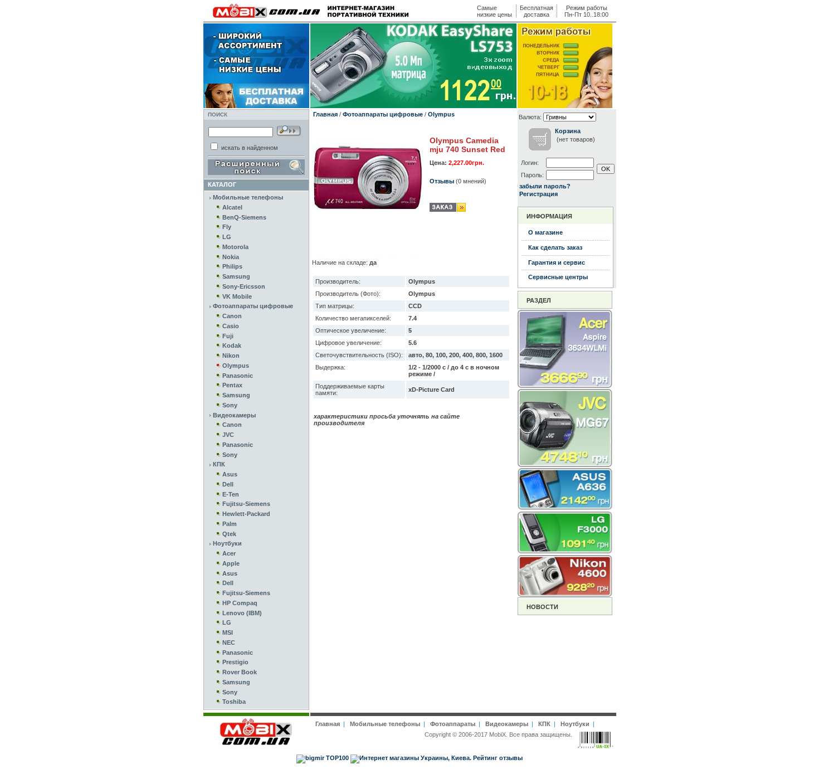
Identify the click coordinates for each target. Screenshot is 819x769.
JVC (228, 434)
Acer (229, 553)
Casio (230, 326)
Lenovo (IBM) (242, 613)
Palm (229, 523)
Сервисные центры (558, 277)
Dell (227, 484)
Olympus (235, 365)
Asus (229, 474)
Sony (229, 405)
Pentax (232, 385)
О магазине (545, 232)
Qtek (229, 533)
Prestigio (235, 662)
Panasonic (237, 375)
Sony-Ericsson (243, 286)
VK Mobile (237, 296)
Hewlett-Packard (246, 513)
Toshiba (234, 701)
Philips (232, 266)
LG (226, 236)
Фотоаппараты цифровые (253, 306)
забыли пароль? (545, 186)
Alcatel (232, 207)
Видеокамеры (234, 415)
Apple (231, 563)
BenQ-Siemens (244, 217)
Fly (226, 226)
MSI (227, 632)
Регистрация (538, 194)
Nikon (231, 355)
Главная (325, 114)
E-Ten (230, 494)
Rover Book (239, 672)
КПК (219, 464)
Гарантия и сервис (556, 262)
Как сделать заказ (555, 247)
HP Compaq (239, 603)
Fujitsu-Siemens (246, 503)
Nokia (230, 257)
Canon (232, 316)
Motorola (235, 247)
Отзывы (442, 181)
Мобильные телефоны (248, 197)
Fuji (227, 336)
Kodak (231, 345)
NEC (228, 642)
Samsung (236, 276)
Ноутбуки (227, 543)
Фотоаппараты (452, 724)
